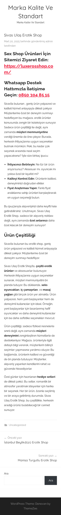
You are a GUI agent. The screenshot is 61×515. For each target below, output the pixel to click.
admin (49, 41)
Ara (6, 473)
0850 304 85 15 (33, 94)
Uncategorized (17, 425)
